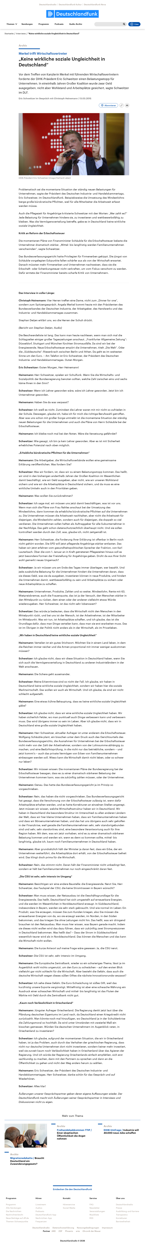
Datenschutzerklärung (63, 1227)
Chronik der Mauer (92, 1231)
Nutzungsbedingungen (88, 1227)
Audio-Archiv (75, 24)
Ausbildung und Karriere (127, 1211)
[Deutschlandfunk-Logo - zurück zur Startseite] (72, 14)
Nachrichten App (44, 1218)
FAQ (91, 1204)
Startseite (9, 33)
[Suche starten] (124, 24)
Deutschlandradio (47, 4)
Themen (10, 24)
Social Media (69, 1208)
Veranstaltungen (97, 1211)
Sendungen (27, 24)
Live (136, 24)
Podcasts (59, 24)
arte (78, 1231)
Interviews (21, 33)
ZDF (60, 1231)
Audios (39, 1208)
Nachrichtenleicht (14, 1214)
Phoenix (69, 1231)
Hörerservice (69, 1204)
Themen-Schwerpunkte (17, 1221)
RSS (91, 1218)
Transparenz (122, 1214)
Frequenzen (41, 1221)
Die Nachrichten (13, 1211)
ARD (54, 1231)
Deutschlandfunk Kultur (70, 4)
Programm (44, 24)
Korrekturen (121, 1218)
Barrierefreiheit (123, 1221)
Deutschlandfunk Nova (95, 4)
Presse (119, 1208)
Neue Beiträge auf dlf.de (17, 1218)
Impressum (107, 1227)
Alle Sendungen (13, 1208)
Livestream (41, 1204)
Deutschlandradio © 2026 (72, 1240)
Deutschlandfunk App (46, 1214)
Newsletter (94, 1208)
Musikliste (94, 1214)
